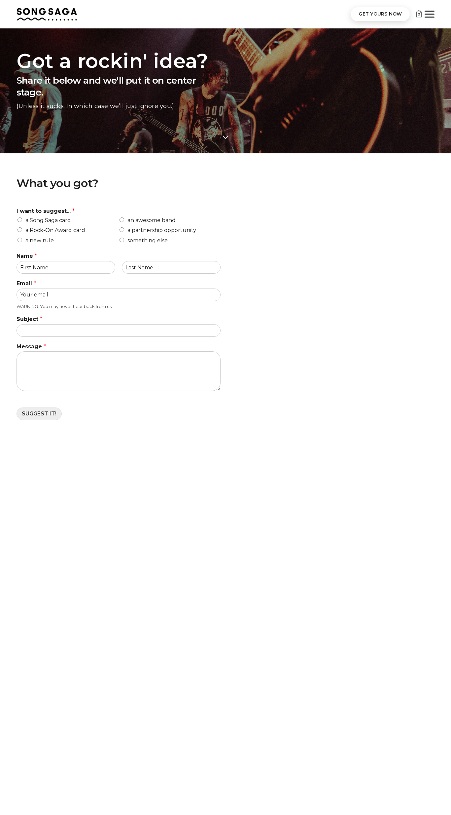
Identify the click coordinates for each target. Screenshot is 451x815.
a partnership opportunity (161, 230)
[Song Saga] (47, 14)
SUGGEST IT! (39, 413)
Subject (29, 319)
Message (31, 346)
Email (26, 283)
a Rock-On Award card (55, 230)
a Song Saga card (48, 220)
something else (147, 240)
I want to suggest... (46, 211)
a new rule (39, 240)
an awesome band (151, 220)
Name (27, 256)
